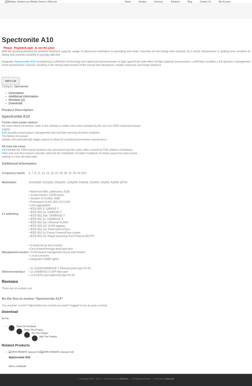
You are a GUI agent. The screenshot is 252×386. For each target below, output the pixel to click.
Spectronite (21, 86)
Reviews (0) (17, 100)
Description (16, 93)
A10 (4, 132)
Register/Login (23, 47)
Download (15, 103)
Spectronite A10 (25, 61)
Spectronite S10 (19, 357)
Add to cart (10, 81)
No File (5, 318)
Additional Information (23, 96)
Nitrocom (124, 379)
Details (23, 366)
